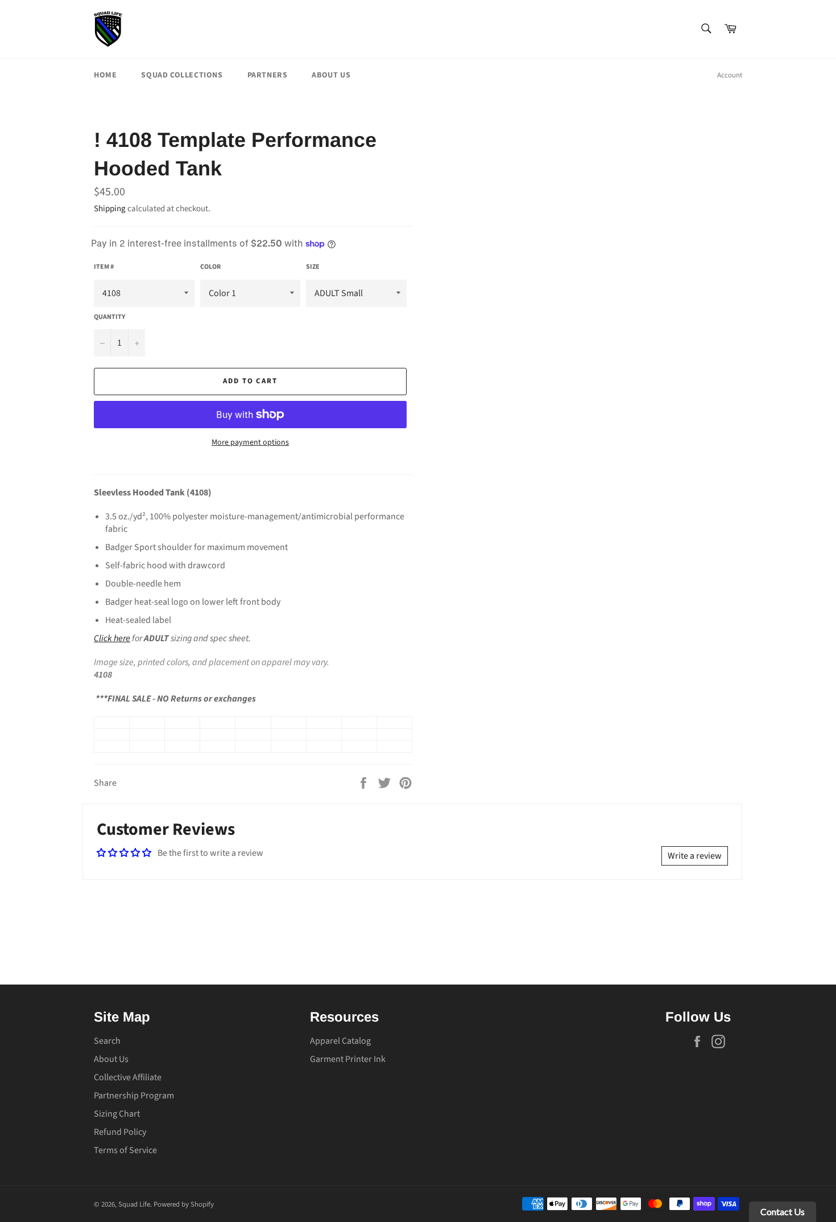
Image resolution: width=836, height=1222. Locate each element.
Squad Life (134, 1204)
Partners (267, 75)
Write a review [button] (695, 856)
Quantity (109, 317)
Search (107, 1041)
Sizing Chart (117, 1114)
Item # (104, 267)
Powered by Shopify (184, 1204)
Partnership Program (134, 1095)
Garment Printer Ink (348, 1059)
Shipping (110, 209)
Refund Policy (120, 1132)
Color (210, 267)
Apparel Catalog (340, 1041)
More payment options (250, 442)
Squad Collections (181, 75)
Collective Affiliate (128, 1077)
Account (729, 75)
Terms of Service (125, 1150)
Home (105, 75)
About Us (331, 75)
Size (313, 267)
